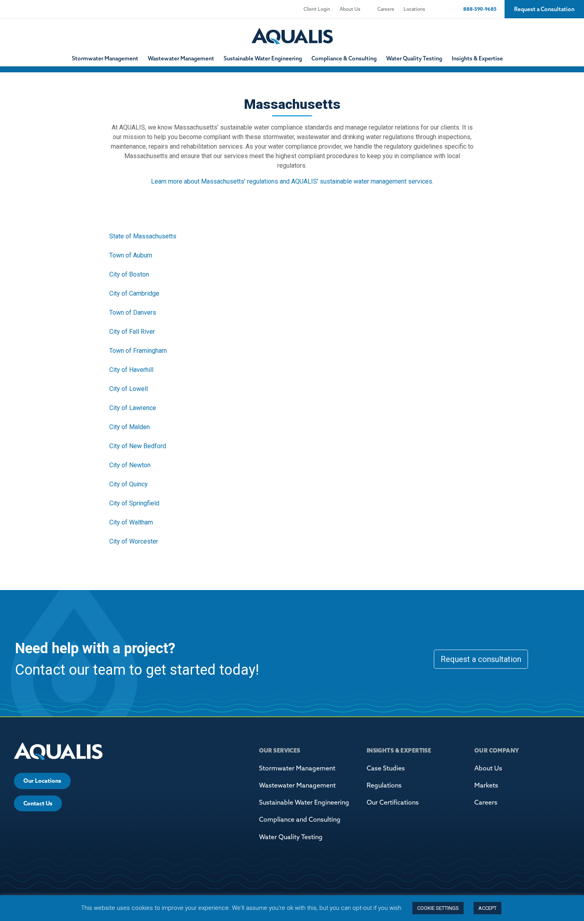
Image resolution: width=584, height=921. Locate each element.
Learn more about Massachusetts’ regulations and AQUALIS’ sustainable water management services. (292, 181)
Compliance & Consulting (344, 58)
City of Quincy (128, 484)
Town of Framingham (138, 350)
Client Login (317, 9)
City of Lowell (128, 389)
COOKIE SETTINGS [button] (438, 908)
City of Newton (130, 465)
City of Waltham (131, 522)
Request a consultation (481, 659)
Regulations (384, 785)
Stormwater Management (105, 58)
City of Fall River (132, 331)
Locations (414, 9)
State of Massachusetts (142, 236)
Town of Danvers (132, 312)
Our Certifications (393, 802)
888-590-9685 (479, 9)
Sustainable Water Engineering (263, 58)
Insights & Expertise (477, 58)
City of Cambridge (134, 293)
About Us (350, 9)
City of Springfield (134, 503)
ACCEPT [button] (487, 908)
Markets (486, 785)
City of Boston (129, 274)
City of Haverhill (131, 369)
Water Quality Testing (414, 58)
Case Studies (386, 768)
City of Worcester (133, 541)
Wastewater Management (181, 58)
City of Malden (129, 427)
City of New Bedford (137, 446)
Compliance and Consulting (299, 819)
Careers (385, 9)
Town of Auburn (130, 255)
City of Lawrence (132, 408)
